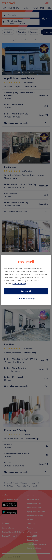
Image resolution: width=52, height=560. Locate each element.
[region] (26, 280)
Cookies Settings (26, 299)
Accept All (26, 291)
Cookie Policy (19, 284)
